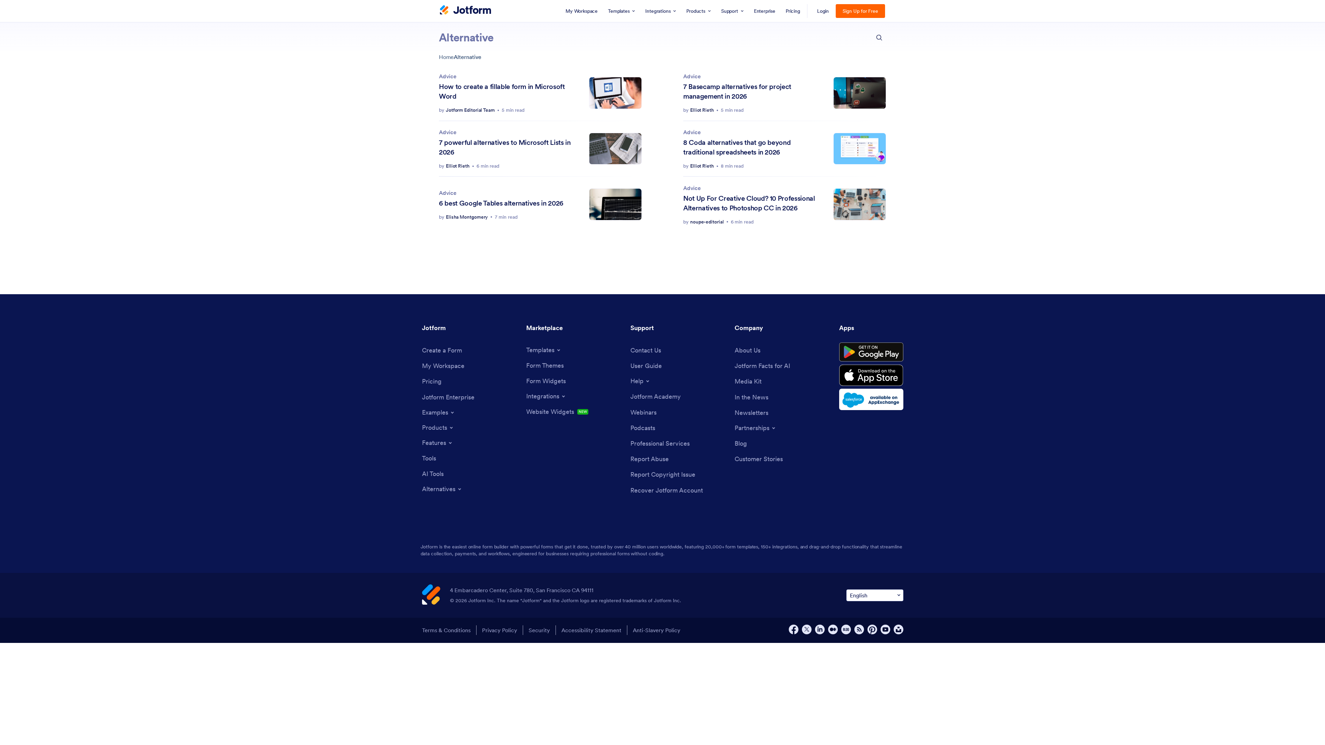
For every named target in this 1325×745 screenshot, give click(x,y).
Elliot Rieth (702, 110)
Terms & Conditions (446, 630)
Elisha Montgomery (467, 217)
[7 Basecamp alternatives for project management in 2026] (859, 93)
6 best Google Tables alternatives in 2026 (501, 203)
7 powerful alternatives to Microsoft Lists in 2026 (505, 147)
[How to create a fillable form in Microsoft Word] (615, 93)
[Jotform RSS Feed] (859, 629)
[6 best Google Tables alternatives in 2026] (615, 204)
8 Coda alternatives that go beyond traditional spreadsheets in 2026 (737, 147)
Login (823, 11)
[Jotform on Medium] (833, 629)
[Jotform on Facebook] (793, 629)
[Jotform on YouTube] (885, 629)
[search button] (879, 37)
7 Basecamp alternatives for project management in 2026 (737, 91)
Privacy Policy (499, 630)
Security (539, 630)
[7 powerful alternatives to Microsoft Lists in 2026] (615, 149)
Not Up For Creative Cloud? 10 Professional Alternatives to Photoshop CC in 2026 (749, 203)
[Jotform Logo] (465, 11)
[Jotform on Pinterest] (872, 629)
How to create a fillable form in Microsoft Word (502, 91)
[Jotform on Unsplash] (898, 629)
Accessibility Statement (591, 630)
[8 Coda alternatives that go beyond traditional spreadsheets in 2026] (859, 149)
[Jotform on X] (807, 629)
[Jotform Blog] (846, 629)
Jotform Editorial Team (470, 110)
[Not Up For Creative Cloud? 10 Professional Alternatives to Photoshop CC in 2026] (859, 204)
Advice (448, 76)
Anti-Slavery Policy (656, 630)
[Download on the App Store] (871, 375)
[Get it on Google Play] (871, 352)
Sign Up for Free (860, 11)
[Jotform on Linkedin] (820, 629)
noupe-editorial (707, 222)
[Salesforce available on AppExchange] (871, 399)
